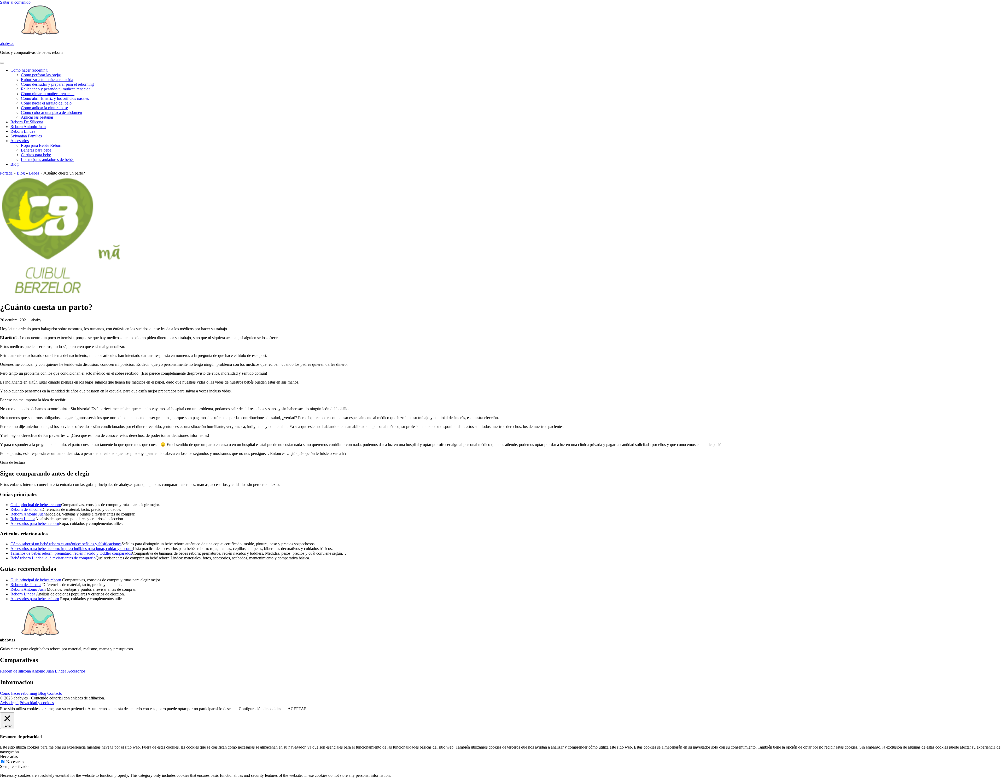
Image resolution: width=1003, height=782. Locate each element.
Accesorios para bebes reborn (34, 523)
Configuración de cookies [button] (260, 708)
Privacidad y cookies (37, 702)
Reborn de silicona (25, 509)
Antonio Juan (43, 671)
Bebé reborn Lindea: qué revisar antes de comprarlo (53, 558)
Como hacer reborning (29, 70)
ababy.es (7, 43)
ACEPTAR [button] (297, 708)
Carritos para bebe (36, 155)
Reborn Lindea (22, 131)
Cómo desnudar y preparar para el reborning (57, 84)
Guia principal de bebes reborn (35, 504)
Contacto (54, 693)
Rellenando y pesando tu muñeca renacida (55, 89)
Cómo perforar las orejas (41, 75)
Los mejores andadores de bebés (47, 159)
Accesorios (19, 140)
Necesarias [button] (9, 756)
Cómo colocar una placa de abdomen (51, 112)
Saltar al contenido (15, 2)
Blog (14, 164)
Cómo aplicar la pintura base (44, 108)
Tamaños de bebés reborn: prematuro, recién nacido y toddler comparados (71, 553)
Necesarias (15, 762)
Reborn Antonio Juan (28, 126)
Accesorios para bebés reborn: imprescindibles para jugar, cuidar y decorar (71, 548)
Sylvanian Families (26, 136)
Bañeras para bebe (36, 150)
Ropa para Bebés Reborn (41, 145)
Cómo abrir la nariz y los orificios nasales (55, 98)
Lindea (60, 671)
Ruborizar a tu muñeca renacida (47, 79)
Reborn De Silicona (26, 122)
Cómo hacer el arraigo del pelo (46, 103)
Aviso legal (9, 702)
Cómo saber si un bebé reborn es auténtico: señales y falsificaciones (65, 544)
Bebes (34, 173)
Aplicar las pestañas (37, 117)
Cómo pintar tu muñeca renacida (47, 93)
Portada (6, 173)
